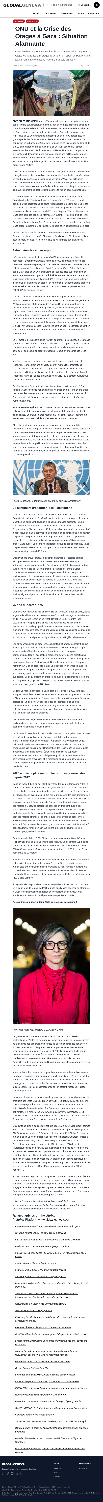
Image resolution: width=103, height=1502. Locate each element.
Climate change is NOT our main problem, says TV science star (47, 1381)
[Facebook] (8, 1473)
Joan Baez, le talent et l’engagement (33, 1310)
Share (87, 66)
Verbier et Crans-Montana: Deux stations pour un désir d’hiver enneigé (50, 1421)
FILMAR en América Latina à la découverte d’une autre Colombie (47, 1239)
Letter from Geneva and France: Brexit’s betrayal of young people (48, 1401)
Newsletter (83, 1468)
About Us (57, 1468)
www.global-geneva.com (54, 1219)
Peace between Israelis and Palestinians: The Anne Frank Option (47, 1226)
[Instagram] (12, 1473)
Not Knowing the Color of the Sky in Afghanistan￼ (40, 1304)
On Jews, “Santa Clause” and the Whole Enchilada (40, 1233)
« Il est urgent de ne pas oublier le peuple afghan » (40, 1276)
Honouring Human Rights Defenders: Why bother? (40, 1394)
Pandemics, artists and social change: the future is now (42, 1361)
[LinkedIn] (17, 1473)
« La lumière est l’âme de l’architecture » (35, 1263)
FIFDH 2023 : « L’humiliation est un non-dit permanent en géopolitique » (51, 1388)
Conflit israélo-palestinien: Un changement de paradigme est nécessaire (51, 1334)
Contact (57, 1476)
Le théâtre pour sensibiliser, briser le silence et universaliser (45, 1374)
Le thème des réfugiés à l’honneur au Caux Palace (40, 1270)
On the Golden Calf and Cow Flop (32, 1368)
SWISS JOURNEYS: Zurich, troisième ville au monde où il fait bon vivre (51, 1408)
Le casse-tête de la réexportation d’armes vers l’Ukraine (43, 1327)
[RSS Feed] (21, 1473)
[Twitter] (3, 1473)
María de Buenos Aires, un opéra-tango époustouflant (42, 1246)
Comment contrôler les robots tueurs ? (34, 1414)
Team (56, 1472)
